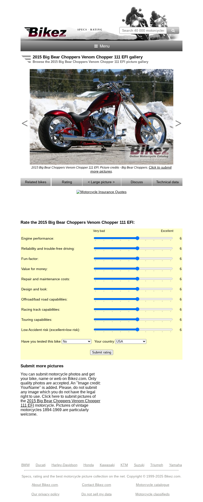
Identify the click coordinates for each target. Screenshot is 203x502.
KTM (124, 465)
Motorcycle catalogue (152, 485)
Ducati (41, 465)
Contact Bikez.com (96, 485)
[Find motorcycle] (173, 30)
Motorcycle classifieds (152, 494)
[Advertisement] (78, 11)
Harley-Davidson (64, 465)
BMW (25, 465)
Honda (88, 465)
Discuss (137, 182)
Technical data (167, 182)
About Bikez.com (45, 485)
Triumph (156, 465)
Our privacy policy (45, 494)
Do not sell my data (96, 494)
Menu (104, 46)
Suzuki (139, 465)
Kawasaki (107, 465)
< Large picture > (102, 182)
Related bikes (35, 182)
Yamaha (175, 465)
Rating (67, 182)
